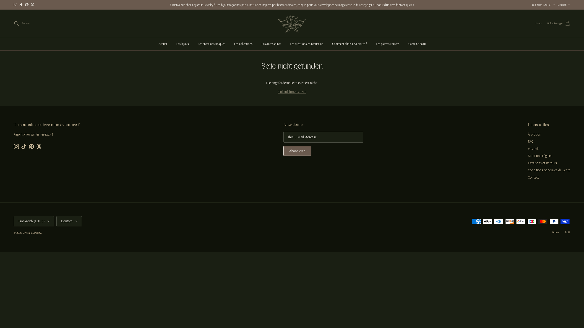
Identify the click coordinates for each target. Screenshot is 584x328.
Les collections (243, 44)
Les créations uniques (211, 44)
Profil (567, 232)
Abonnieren (297, 151)
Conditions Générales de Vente (549, 170)
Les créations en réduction (306, 44)
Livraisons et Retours (542, 163)
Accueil (163, 44)
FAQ (531, 141)
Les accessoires (271, 44)
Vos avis (533, 148)
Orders (555, 232)
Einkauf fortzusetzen (292, 92)
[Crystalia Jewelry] (292, 23)
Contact (533, 177)
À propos (534, 134)
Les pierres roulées (387, 44)
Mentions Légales (540, 156)
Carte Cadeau (417, 44)
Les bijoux (182, 44)
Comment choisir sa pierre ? (349, 44)
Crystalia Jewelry (32, 232)
